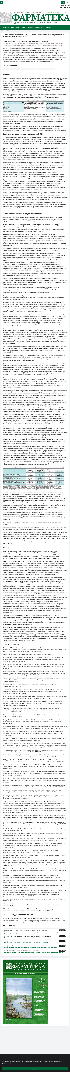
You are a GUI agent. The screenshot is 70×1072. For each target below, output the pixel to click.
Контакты (48, 27)
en (67, 2)
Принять (35, 1069)
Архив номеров (15, 27)
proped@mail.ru (43, 922)
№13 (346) (8, 30)
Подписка (23, 27)
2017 (2, 30)
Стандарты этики (39, 27)
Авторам (30, 27)
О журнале (6, 27)
